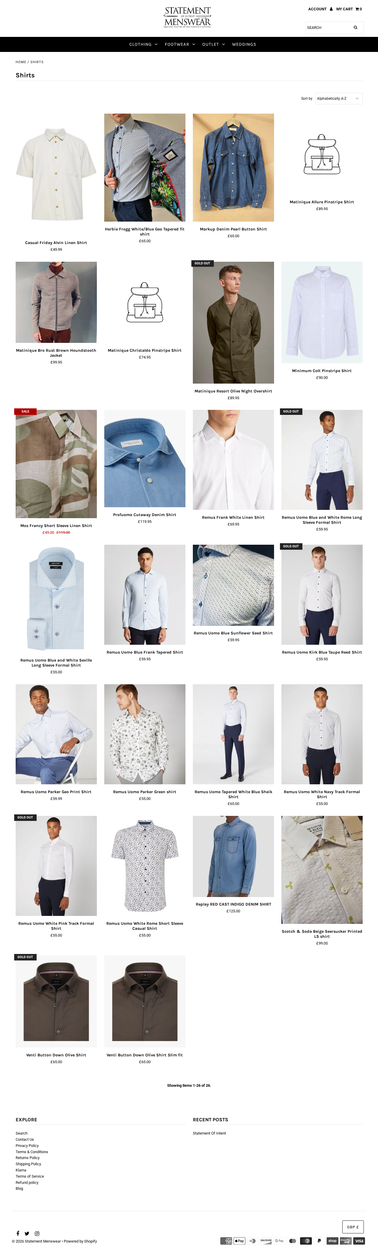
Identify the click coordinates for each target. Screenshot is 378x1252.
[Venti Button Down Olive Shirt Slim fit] (144, 1001)
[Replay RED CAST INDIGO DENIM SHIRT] (233, 856)
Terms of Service (30, 1176)
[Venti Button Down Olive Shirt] (56, 1001)
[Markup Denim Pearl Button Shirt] (233, 168)
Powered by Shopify (80, 1241)
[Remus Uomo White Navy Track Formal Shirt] (322, 734)
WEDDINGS (244, 44)
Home (21, 62)
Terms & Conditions (32, 1152)
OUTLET (210, 44)
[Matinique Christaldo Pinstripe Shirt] (144, 303)
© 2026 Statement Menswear (36, 1241)
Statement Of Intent (209, 1133)
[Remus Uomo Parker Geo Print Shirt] (56, 734)
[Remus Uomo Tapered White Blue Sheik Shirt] (233, 734)
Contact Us (25, 1139)
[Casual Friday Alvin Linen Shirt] (56, 174)
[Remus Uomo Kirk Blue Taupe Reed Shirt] (322, 595)
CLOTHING (140, 44)
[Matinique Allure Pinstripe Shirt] (322, 155)
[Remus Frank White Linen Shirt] (233, 460)
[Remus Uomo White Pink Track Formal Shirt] (56, 866)
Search (21, 1133)
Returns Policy (28, 1158)
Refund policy (27, 1182)
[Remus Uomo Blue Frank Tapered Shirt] (144, 595)
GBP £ (353, 1227)
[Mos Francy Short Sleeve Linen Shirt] (56, 464)
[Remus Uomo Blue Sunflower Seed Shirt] (233, 585)
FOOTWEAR (177, 44)
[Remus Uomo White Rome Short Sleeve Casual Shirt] (144, 866)
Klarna (21, 1170)
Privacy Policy (27, 1145)
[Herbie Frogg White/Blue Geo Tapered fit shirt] (144, 168)
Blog (19, 1188)
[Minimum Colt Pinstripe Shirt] (322, 312)
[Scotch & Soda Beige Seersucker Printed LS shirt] (322, 870)
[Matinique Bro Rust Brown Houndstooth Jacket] (56, 302)
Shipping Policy (28, 1164)
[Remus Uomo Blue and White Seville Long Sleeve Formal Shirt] (56, 599)
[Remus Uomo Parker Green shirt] (144, 734)
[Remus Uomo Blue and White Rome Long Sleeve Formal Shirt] (322, 460)
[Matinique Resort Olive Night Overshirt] (233, 323)
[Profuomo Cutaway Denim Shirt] (144, 458)
